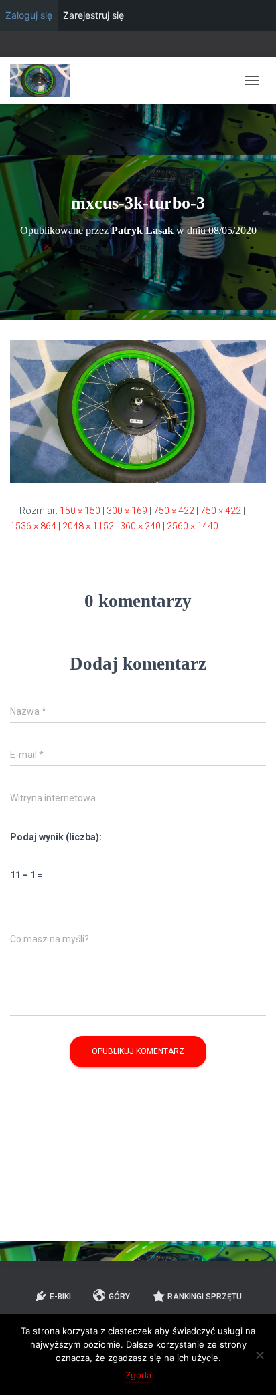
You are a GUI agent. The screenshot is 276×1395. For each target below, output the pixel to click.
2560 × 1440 (192, 526)
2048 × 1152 (88, 526)
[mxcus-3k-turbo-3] (138, 410)
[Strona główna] (45, 80)
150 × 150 (80, 510)
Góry (119, 1296)
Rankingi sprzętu (204, 1296)
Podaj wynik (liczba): (56, 837)
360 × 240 (140, 526)
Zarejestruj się (93, 15)
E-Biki (60, 1296)
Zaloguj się (28, 15)
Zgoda (138, 1375)
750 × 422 (173, 510)
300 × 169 (127, 510)
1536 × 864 (33, 526)
